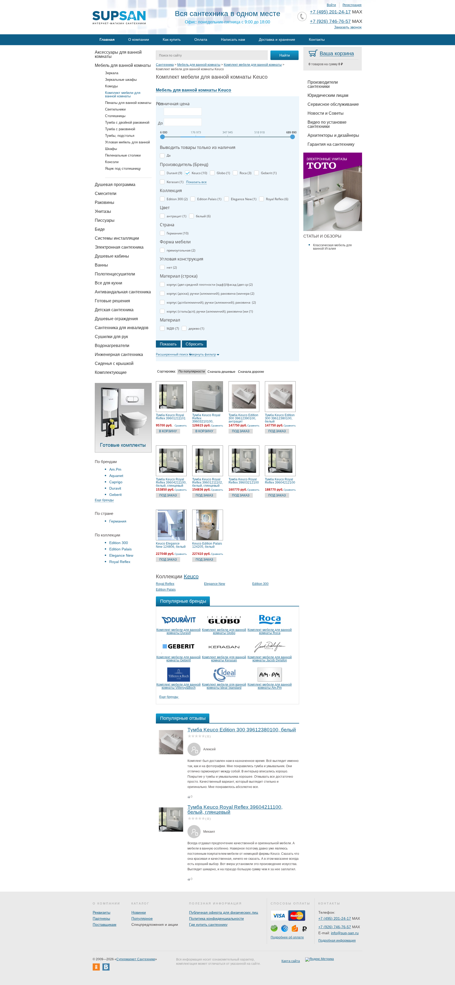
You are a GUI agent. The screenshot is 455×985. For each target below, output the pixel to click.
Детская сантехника (114, 310)
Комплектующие (111, 372)
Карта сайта (290, 961)
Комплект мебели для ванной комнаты (122, 94)
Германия (117, 521)
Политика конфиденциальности (216, 918)
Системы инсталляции (117, 238)
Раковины (104, 202)
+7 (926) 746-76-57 (330, 21)
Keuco (191, 576)
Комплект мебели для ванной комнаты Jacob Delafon (270, 659)
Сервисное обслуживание (333, 104)
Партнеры (101, 918)
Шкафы (111, 149)
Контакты (317, 39)
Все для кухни (108, 283)
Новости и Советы (326, 113)
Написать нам (233, 39)
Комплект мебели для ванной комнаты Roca (270, 631)
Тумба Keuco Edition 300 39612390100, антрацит (243, 418)
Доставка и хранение (277, 39)
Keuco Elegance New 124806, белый (171, 545)
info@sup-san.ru (345, 933)
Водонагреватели (112, 345)
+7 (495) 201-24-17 (330, 11)
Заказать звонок (348, 27)
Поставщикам (104, 924)
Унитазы (103, 211)
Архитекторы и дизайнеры (333, 135)
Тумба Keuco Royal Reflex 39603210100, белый (206, 418)
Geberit (115, 494)
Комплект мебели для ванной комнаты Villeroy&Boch (178, 686)
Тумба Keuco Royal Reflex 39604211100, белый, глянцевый (171, 482)
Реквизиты (101, 912)
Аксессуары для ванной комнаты (118, 54)
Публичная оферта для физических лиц (223, 912)
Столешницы (115, 116)
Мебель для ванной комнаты (123, 65)
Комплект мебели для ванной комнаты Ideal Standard (224, 686)
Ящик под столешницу (123, 168)
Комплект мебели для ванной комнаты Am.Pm (270, 686)
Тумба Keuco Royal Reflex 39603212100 (244, 481)
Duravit (115, 488)
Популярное (142, 918)
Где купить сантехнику (208, 924)
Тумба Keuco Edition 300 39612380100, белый (280, 418)
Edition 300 (118, 543)
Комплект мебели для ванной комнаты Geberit (178, 659)
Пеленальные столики (123, 155)
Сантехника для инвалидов (122, 327)
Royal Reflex (119, 562)
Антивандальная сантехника (123, 292)
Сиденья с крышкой (114, 363)
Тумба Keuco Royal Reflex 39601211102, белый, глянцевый (207, 482)
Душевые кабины (112, 256)
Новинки (138, 912)
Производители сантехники (323, 84)
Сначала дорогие (251, 372)
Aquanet (116, 476)
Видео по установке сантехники (327, 124)
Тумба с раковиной (120, 129)
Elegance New (121, 555)
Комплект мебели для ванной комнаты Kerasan (224, 659)
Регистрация (352, 5)
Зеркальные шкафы (121, 80)
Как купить (172, 39)
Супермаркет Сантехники (135, 959)
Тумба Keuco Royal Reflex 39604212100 (280, 481)
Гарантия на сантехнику (331, 144)
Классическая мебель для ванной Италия (332, 246)
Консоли (111, 162)
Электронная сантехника (119, 247)
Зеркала (111, 73)
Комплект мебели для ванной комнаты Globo (224, 631)
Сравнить (181, 425)
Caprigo (115, 482)
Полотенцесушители (115, 274)
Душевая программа (115, 184)
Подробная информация (337, 940)
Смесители (105, 193)
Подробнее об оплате (287, 937)
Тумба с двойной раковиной (127, 122)
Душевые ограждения (116, 318)
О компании (138, 39)
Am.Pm (115, 469)
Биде (100, 229)
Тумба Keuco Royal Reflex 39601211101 (171, 417)
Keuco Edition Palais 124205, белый (207, 545)
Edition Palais (120, 549)
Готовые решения (112, 301)
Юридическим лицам (328, 95)
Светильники (115, 109)
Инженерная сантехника (119, 354)
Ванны (101, 265)
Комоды (111, 86)
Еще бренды (104, 500)
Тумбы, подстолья (119, 136)
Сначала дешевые (221, 372)
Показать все (196, 182)
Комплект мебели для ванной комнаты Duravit (178, 631)
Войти (331, 5)
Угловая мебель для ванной (127, 142)
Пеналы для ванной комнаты (128, 103)
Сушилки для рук (111, 336)
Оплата (200, 39)
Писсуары (105, 220)
